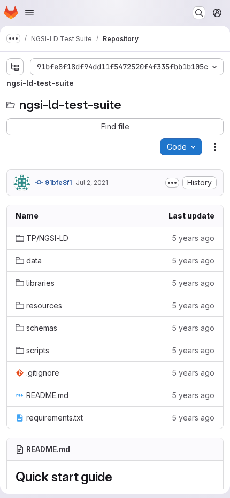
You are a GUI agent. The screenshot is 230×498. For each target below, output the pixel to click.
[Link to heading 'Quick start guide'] (119, 477)
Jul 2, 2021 (92, 182)
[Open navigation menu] (29, 12)
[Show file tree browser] (15, 66)
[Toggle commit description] (172, 183)
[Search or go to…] (199, 12)
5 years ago (193, 238)
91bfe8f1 (57, 182)
